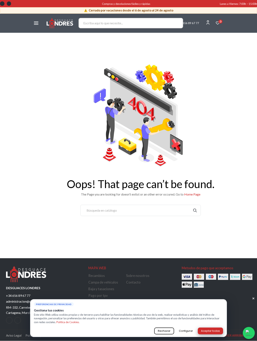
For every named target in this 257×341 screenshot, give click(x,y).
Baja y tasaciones (101, 289)
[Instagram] (9, 3)
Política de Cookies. (68, 322)
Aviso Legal (13, 335)
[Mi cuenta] (207, 22)
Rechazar (164, 331)
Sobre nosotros (137, 275)
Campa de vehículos (103, 282)
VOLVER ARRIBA (233, 335)
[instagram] (17, 320)
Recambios (96, 275)
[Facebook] (2, 3)
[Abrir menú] (36, 23)
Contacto (133, 282)
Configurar (186, 331)
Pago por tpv (98, 295)
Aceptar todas (210, 331)
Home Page (192, 194)
